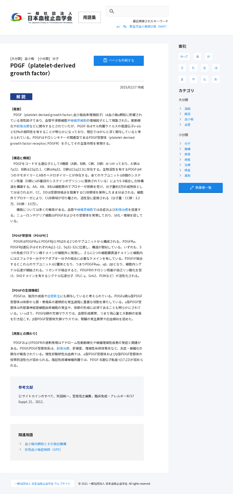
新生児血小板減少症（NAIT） (149, 26)
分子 (187, 143)
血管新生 (53, 296)
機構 (187, 149)
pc (118, 26)
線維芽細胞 (78, 120)
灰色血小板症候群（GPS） (44, 449)
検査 (187, 170)
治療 (187, 165)
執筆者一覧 (203, 187)
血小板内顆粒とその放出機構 (45, 443)
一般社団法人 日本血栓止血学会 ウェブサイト (43, 483)
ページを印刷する (121, 60)
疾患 (187, 154)
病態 (187, 159)
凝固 (187, 108)
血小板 (189, 119)
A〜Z (184, 56)
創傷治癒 (23, 126)
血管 (187, 124)
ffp (125, 26)
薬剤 (187, 175)
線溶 (187, 114)
